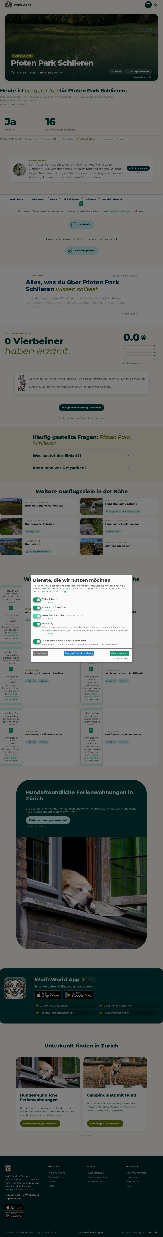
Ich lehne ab (40, 653)
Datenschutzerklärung (53, 591)
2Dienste (48, 610)
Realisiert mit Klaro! (120, 658)
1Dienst (47, 602)
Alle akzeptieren (119, 653)
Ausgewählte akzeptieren (79, 653)
